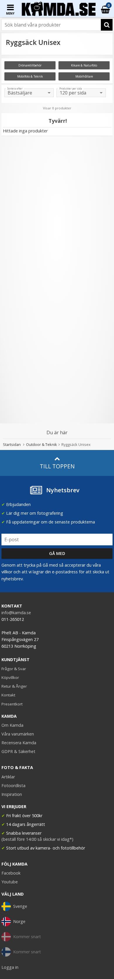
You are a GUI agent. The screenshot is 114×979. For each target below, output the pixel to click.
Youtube (9, 882)
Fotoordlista (13, 785)
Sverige (20, 906)
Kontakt (8, 695)
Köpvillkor (10, 677)
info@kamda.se (16, 612)
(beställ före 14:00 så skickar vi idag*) (37, 839)
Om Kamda (12, 725)
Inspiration (11, 794)
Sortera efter (15, 88)
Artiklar (8, 777)
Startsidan (12, 444)
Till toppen (57, 466)
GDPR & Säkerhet (18, 751)
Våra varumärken (17, 734)
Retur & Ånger (14, 686)
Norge (19, 921)
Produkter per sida (70, 88)
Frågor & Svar (13, 668)
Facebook (10, 873)
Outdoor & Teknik (41, 444)
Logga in (9, 967)
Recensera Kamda (18, 742)
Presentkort (12, 704)
